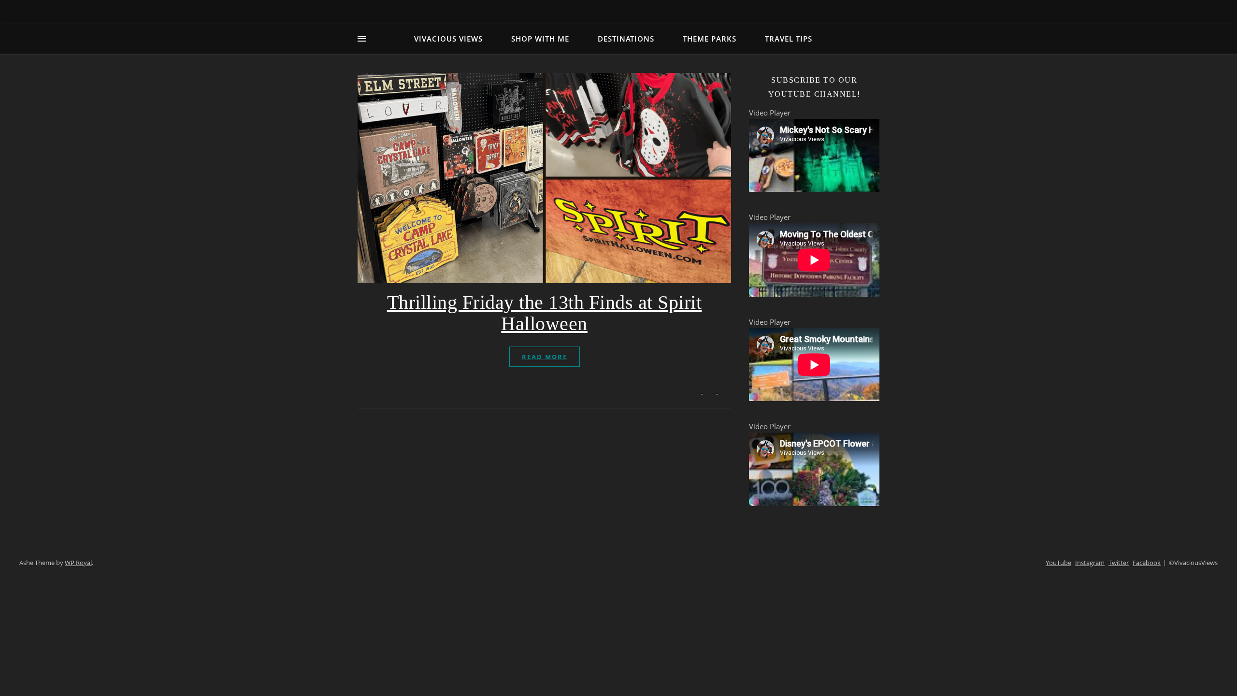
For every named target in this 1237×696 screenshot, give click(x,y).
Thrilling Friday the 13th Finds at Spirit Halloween (544, 312)
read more (544, 356)
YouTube (1058, 562)
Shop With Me (540, 39)
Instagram (1090, 562)
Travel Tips (788, 39)
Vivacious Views (448, 39)
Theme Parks (709, 39)
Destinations (626, 39)
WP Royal (78, 562)
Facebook (1147, 562)
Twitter (1118, 562)
